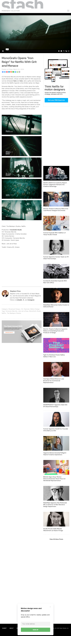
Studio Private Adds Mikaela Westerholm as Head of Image (53, 529)
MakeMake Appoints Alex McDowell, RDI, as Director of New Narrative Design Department (55, 504)
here (15, 81)
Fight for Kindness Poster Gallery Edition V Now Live (54, 356)
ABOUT (12, 628)
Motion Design (35, 309)
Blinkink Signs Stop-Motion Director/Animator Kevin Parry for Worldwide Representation (54, 478)
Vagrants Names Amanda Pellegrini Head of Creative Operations (54, 454)
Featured (26, 309)
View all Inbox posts (56, 539)
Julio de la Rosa (23, 311)
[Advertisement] (22, 271)
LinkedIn (19, 300)
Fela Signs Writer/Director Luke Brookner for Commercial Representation (53, 380)
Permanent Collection (11, 11)
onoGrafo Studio (16, 230)
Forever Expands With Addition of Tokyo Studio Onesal (54, 233)
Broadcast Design (14, 309)
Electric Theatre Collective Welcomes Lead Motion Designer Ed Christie (55, 209)
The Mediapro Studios (14, 313)
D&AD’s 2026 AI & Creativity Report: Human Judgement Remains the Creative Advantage (55, 184)
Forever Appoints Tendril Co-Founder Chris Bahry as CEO (55, 430)
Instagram (31, 300)
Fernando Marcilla (11, 311)
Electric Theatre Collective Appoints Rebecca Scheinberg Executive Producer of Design (55, 331)
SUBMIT (4, 628)
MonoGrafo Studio (35, 311)
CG (22, 309)
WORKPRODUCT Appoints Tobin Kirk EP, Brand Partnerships (55, 405)
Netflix (4, 313)
